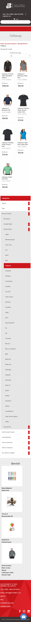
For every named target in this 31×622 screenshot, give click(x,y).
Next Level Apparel (10, 349)
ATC (6, 250)
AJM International (10, 239)
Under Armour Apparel (11, 416)
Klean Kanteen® (9, 323)
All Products (7, 218)
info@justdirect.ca (13, 593)
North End (8, 359)
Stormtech (8, 401)
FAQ (1, 599)
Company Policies (7, 603)
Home (2, 43)
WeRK (7, 421)
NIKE (6, 354)
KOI (6, 333)
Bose (6, 260)
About (3, 596)
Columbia (7, 286)
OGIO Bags (8, 369)
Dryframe (7, 302)
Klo (6, 328)
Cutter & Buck (9, 297)
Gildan (7, 312)
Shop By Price (7, 427)
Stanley (7, 395)
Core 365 (7, 291)
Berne (6, 255)
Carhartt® (8, 271)
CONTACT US (7, 16)
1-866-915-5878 (18, 14)
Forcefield (8, 307)
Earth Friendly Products (8, 432)
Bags (3, 208)
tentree (7, 406)
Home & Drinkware (7, 442)
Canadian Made (8, 224)
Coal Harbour (8, 281)
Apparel (4, 203)
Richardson (8, 380)
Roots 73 (7, 385)
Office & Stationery (7, 447)
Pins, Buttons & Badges (8, 453)
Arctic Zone (8, 245)
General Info (5, 606)
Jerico (6, 317)
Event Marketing (6, 437)
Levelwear (8, 338)
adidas (7, 234)
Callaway (8, 265)
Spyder (7, 390)
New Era (7, 343)
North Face (8, 364)
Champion (8, 276)
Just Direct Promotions (14, 619)
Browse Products (10, 43)
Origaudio (7, 375)
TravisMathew (9, 411)
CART (17, 19)
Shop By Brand (22, 43)
